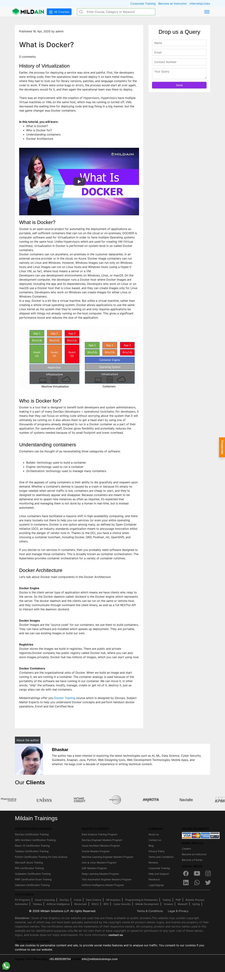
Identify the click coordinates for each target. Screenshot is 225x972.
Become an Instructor (172, 3)
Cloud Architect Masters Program (101, 845)
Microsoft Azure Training (29, 862)
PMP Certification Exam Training (33, 879)
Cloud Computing (45, 899)
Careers (186, 848)
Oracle (77, 899)
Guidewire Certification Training (33, 873)
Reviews (153, 862)
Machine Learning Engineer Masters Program (107, 856)
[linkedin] (186, 882)
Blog (151, 845)
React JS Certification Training (32, 845)
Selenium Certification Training (32, 885)
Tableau (37, 904)
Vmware (168, 904)
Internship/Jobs (200, 3)
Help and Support (159, 873)
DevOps (64, 899)
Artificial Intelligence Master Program (103, 885)
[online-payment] (201, 835)
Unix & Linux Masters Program (99, 862)
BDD (106, 904)
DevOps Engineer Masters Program (102, 839)
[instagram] (208, 873)
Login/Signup (156, 885)
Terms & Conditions (150, 911)
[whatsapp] (197, 882)
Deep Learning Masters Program (100, 873)
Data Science (93, 899)
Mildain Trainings (36, 818)
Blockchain (80, 904)
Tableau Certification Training (32, 851)
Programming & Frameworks (141, 899)
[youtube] (197, 873)
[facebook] (186, 873)
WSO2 (95, 904)
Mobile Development (147, 904)
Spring (196, 904)
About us (154, 834)
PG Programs (22, 899)
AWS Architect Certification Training (35, 839)
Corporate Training (143, 3)
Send (179, 85)
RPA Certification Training (29, 868)
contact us (115, 935)
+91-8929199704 (60, 959)
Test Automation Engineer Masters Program (106, 879)
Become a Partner (192, 859)
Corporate (222, 447)
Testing (166, 899)
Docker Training (64, 698)
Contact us (155, 839)
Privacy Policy (157, 851)
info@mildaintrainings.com (100, 959)
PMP (178, 899)
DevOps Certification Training (32, 834)
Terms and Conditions (161, 856)
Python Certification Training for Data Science (41, 856)
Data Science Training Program (99, 834)
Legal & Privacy (178, 911)
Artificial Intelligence (58, 904)
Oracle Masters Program (96, 851)
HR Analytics (113, 899)
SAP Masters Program (94, 868)
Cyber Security (122, 904)
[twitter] (208, 882)
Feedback (154, 879)
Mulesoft (183, 904)
